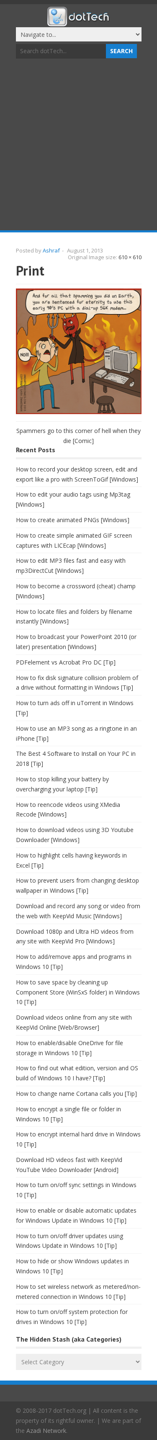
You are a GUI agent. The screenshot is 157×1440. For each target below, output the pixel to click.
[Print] (79, 411)
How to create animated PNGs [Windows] (72, 520)
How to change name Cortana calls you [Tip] (76, 1093)
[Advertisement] (78, 145)
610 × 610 (130, 257)
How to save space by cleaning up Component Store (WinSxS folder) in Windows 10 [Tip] (78, 992)
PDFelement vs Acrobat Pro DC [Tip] (66, 662)
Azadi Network (46, 1431)
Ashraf (51, 250)
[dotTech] (78, 22)
